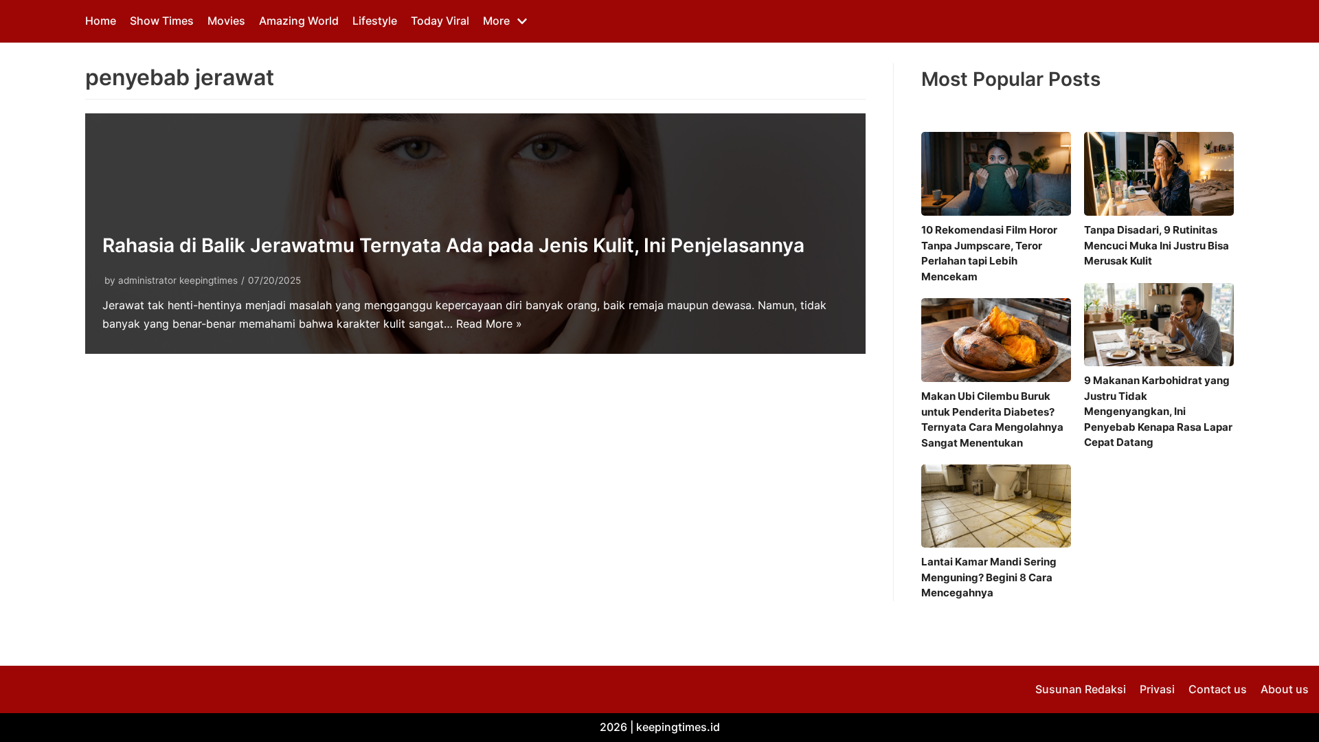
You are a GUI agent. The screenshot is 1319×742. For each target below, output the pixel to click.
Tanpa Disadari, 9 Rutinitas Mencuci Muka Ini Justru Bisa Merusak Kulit (1156, 245)
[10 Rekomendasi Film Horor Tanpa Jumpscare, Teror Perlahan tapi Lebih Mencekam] (995, 174)
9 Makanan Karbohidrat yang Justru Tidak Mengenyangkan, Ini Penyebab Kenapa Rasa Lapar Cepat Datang (1158, 411)
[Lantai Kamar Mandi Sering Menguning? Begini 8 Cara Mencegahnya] (995, 506)
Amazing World (299, 20)
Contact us (1217, 689)
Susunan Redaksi (1080, 689)
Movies (226, 20)
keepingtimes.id (678, 727)
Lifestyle (374, 20)
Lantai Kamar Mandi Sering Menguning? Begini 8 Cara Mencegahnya (989, 577)
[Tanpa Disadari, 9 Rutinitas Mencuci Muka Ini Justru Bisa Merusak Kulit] (1158, 174)
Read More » (489, 323)
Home (100, 20)
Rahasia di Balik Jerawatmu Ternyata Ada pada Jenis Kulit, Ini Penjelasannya (453, 245)
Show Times (162, 20)
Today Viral (440, 20)
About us (1285, 689)
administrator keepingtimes (178, 280)
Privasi (1157, 689)
